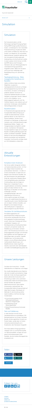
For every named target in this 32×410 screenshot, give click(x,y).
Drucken (8, 362)
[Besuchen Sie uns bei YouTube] (15, 386)
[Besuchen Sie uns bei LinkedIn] (12, 386)
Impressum (7, 400)
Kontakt (6, 398)
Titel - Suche (26, 2)
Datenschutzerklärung (10, 401)
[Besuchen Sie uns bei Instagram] (18, 386)
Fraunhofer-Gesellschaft (7, 13)
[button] (8, 354)
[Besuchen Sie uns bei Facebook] (5, 386)
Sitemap (6, 396)
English (19, 1)
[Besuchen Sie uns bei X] (9, 386)
